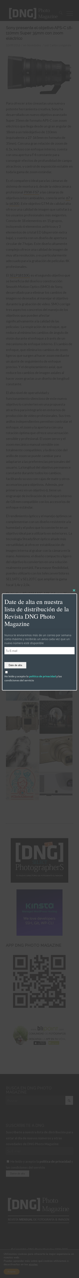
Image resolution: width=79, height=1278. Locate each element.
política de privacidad (42, 676)
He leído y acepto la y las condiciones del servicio (33, 678)
